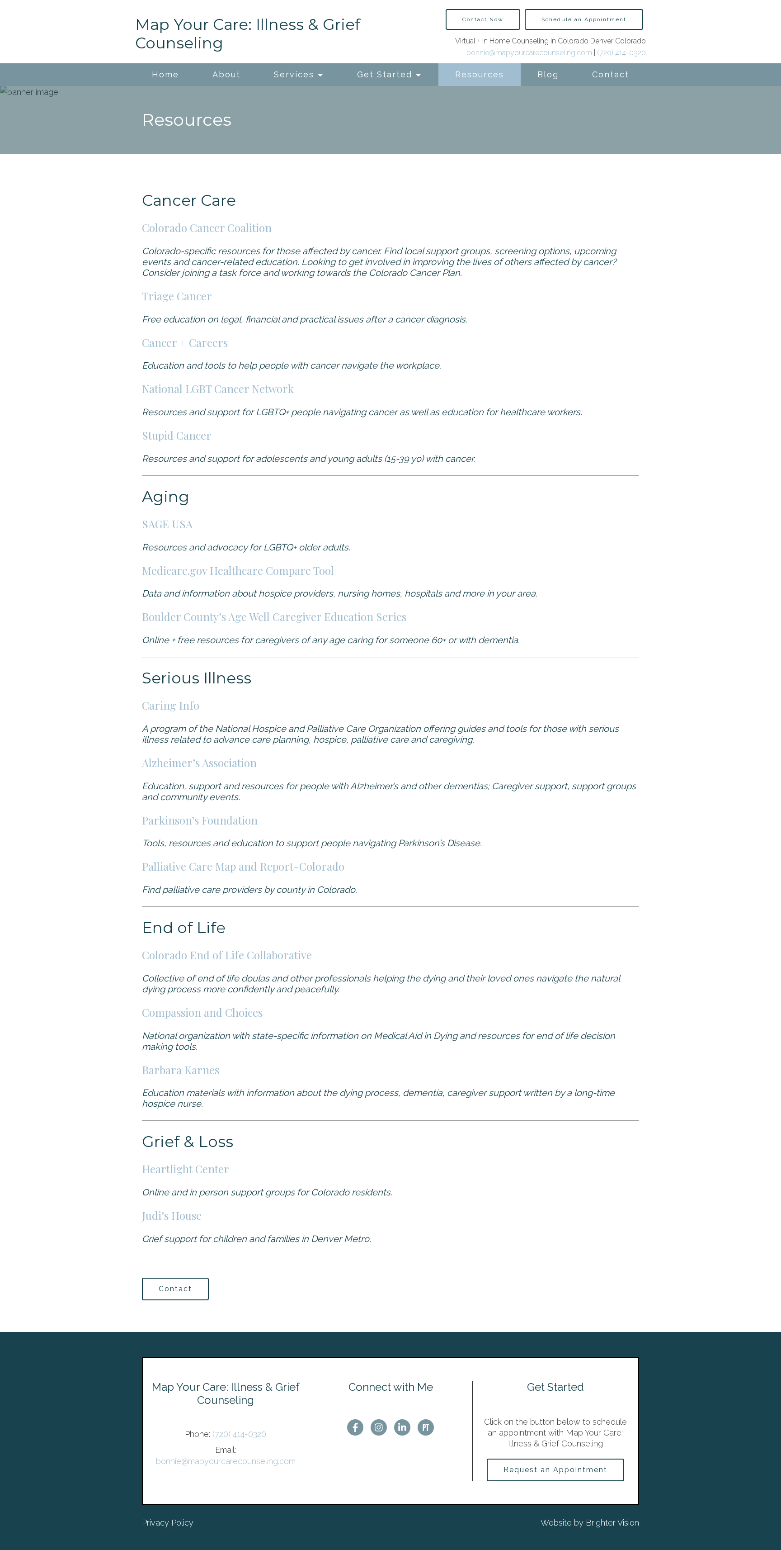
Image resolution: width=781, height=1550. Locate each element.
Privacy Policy (167, 1522)
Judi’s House (172, 1215)
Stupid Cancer (177, 435)
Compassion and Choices (202, 1012)
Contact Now (482, 19)
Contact (610, 74)
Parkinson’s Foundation (200, 820)
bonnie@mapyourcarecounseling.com (529, 52)
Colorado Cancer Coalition (207, 227)
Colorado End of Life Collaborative (227, 955)
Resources (479, 74)
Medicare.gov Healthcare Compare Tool (238, 570)
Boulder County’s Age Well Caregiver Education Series (274, 616)
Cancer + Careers (185, 342)
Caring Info (170, 705)
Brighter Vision (612, 1522)
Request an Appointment (555, 1469)
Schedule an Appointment (583, 19)
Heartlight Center (185, 1168)
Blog (548, 74)
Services (294, 74)
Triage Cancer (177, 296)
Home (165, 74)
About (226, 74)
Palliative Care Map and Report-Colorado (243, 866)
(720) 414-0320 (621, 52)
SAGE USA (167, 524)
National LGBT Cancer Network (218, 388)
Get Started (384, 74)
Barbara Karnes (180, 1069)
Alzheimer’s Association (199, 762)
